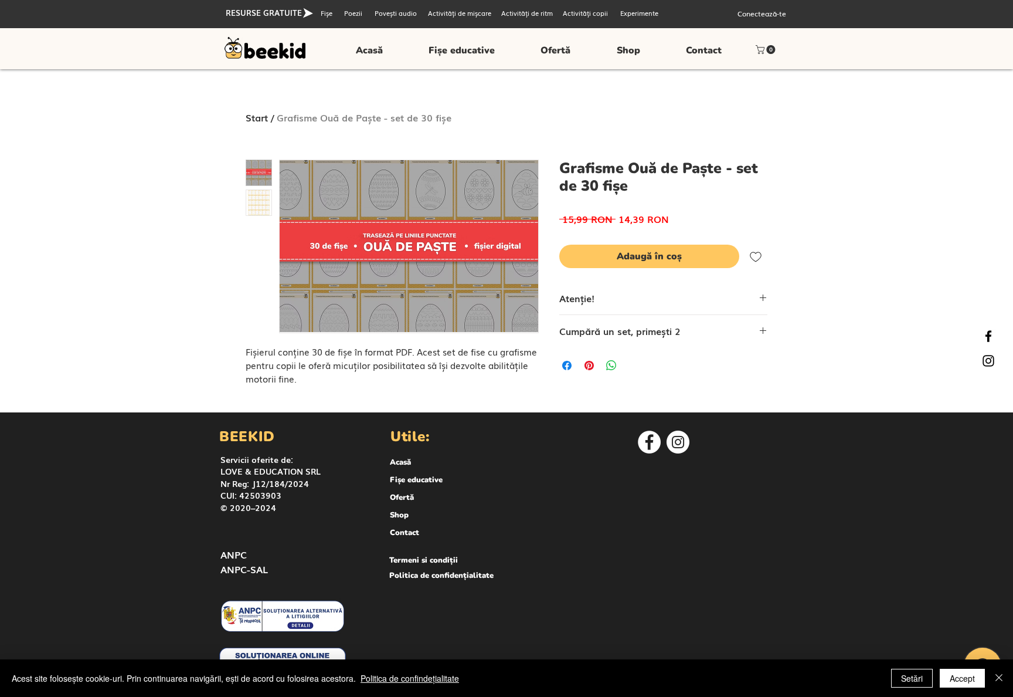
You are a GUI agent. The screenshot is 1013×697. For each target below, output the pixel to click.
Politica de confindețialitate (410, 678)
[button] (766, 49)
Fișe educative (416, 480)
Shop (399, 515)
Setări (912, 678)
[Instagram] (988, 360)
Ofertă (402, 497)
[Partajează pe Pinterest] (589, 365)
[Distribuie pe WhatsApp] (611, 365)
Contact (404, 532)
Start (257, 117)
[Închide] (999, 678)
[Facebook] (988, 336)
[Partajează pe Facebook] (567, 365)
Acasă (400, 462)
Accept (962, 678)
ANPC (233, 554)
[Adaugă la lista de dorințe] (755, 256)
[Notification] (308, 13)
